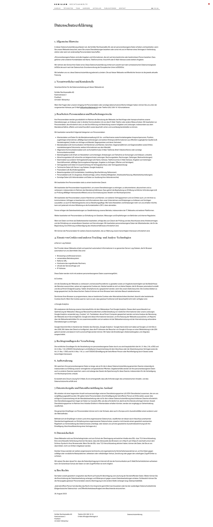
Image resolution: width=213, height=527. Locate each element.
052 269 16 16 (88, 514)
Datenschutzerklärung (134, 514)
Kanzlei (57, 8)
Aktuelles (97, 8)
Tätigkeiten (68, 8)
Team (78, 8)
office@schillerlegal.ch (89, 107)
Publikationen (110, 8)
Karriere (86, 8)
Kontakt (122, 8)
